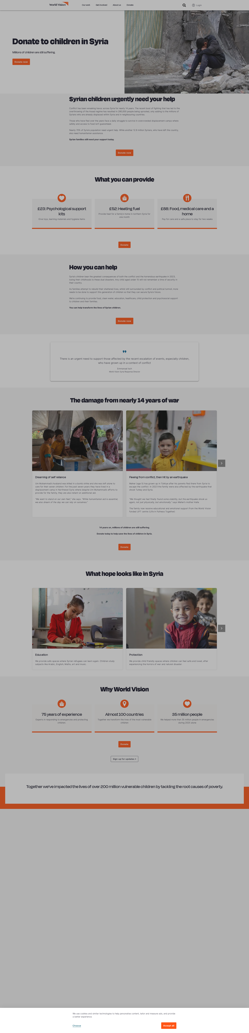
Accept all (168, 1025)
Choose (77, 1025)
